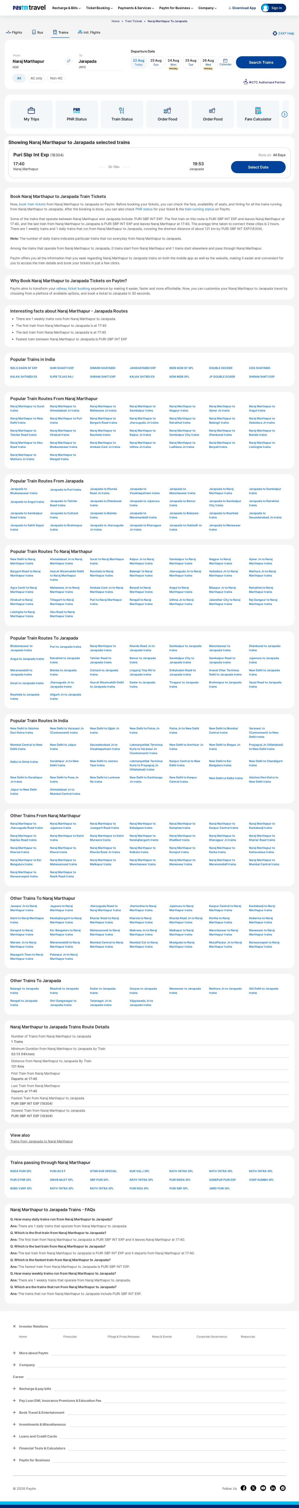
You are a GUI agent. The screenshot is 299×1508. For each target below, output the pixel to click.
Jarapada (196, 169)
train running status (200, 209)
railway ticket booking (73, 288)
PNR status (144, 209)
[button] (225, 62)
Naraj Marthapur (25, 169)
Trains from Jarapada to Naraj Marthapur (41, 1141)
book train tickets (32, 204)
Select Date (258, 167)
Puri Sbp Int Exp (31, 155)
